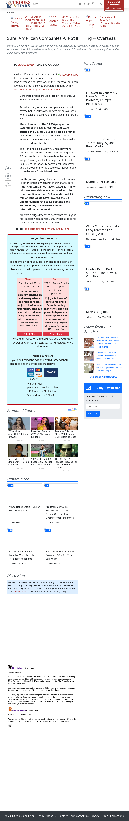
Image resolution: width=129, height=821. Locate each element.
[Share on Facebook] (8, 168)
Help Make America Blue (103, 377)
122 (86, 116)
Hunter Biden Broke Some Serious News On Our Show (102, 272)
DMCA (104, 816)
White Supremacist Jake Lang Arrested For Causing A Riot (103, 230)
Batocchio (90, 317)
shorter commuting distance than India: (37, 89)
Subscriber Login (114, 8)
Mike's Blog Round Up (101, 312)
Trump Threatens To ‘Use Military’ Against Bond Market (101, 142)
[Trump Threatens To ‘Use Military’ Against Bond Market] (103, 124)
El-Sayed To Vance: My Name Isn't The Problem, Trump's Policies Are (101, 98)
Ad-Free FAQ (56, 342)
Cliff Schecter (91, 281)
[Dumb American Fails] (103, 167)
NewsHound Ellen (93, 151)
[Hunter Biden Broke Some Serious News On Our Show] (103, 254)
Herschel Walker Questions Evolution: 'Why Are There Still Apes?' (60, 555)
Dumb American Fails (101, 182)
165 (46, 530)
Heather (89, 109)
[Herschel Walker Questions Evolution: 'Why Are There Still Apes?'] (61, 538)
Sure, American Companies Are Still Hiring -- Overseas (61, 38)
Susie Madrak (26, 65)
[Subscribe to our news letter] (97, 4)
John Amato (91, 187)
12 (86, 246)
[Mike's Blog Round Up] (103, 297)
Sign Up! (93, 413)
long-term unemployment (39, 229)
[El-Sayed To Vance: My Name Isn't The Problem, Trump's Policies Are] (103, 78)
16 (8, 182)
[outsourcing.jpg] (68, 74)
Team (40, 816)
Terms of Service (22, 591)
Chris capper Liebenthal (96, 239)
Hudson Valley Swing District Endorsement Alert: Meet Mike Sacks (107, 355)
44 (86, 159)
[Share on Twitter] (8, 176)
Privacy (95, 816)
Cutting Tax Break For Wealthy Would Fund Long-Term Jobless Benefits (23, 555)
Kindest (34, 378)
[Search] (101, 4)
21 (86, 70)
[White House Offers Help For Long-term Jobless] (24, 493)
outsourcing (62, 229)
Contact (63, 816)
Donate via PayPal (51, 372)
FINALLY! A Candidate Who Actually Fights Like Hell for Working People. (109, 367)
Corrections (117, 816)
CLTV (35, 3)
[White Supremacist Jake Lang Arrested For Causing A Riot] (103, 212)
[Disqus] (42, 695)
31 (9, 485)
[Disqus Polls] (42, 628)
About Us (51, 816)
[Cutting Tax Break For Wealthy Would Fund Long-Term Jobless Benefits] (24, 538)
